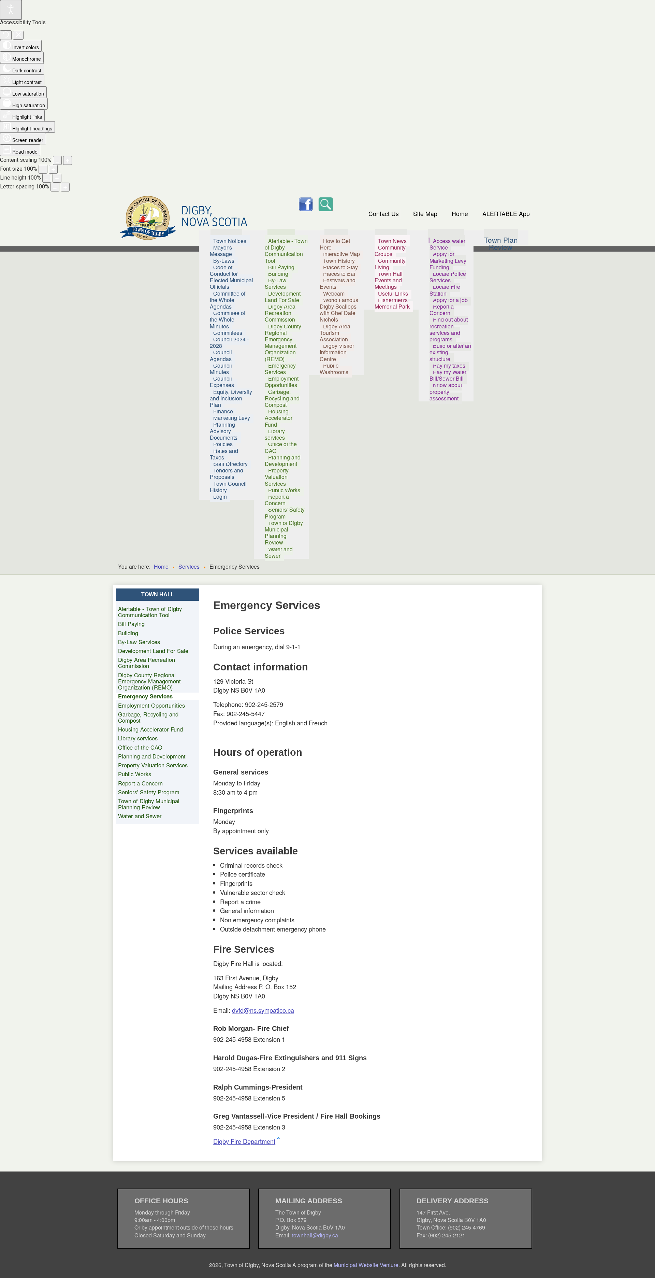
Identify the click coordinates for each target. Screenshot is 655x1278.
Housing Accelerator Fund (150, 729)
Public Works (134, 773)
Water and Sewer (140, 815)
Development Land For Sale (153, 650)
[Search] (325, 203)
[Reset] (6, 35)
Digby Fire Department (244, 1141)
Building (128, 632)
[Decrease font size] (43, 169)
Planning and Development (152, 756)
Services (189, 566)
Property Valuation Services (153, 765)
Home (460, 213)
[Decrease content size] (57, 160)
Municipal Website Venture (366, 1265)
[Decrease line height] (46, 178)
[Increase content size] (67, 160)
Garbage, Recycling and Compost (148, 717)
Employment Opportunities (151, 705)
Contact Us (383, 213)
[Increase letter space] (65, 187)
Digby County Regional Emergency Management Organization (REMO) (149, 681)
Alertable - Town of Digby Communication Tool (150, 611)
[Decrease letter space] (54, 187)
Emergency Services (145, 696)
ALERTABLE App (506, 213)
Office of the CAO (140, 747)
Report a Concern (140, 783)
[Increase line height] (57, 178)
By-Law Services (139, 641)
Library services (138, 738)
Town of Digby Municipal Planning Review (148, 803)
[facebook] (306, 203)
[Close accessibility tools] (18, 35)
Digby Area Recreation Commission (146, 662)
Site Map (425, 213)
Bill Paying (131, 623)
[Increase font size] (53, 169)
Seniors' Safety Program (148, 792)
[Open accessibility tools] (11, 10)
